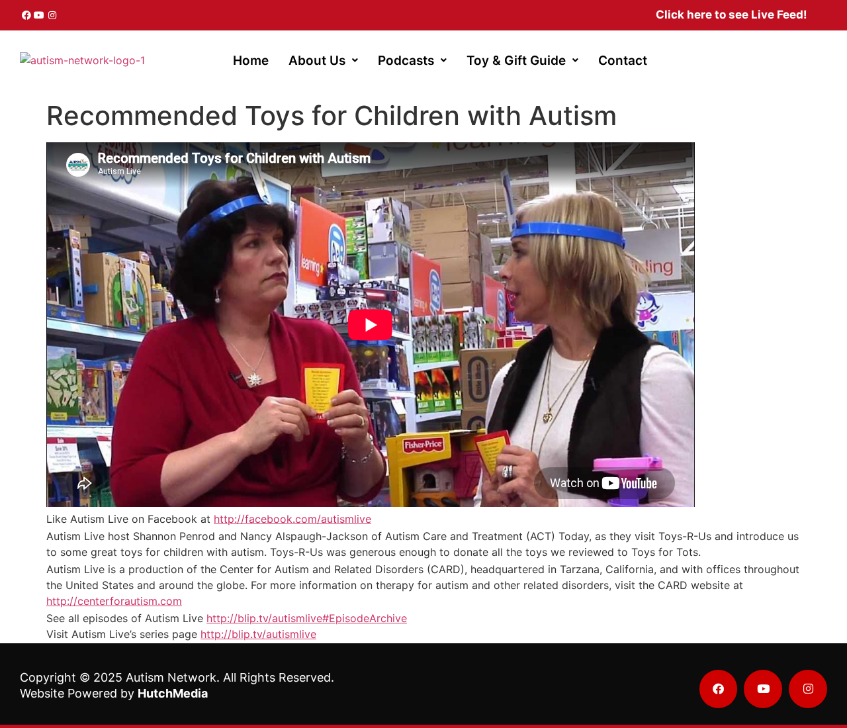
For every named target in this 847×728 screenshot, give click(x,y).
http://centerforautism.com (114, 601)
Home (251, 60)
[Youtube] (39, 15)
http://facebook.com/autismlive (292, 518)
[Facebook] (26, 15)
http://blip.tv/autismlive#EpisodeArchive (306, 618)
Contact (622, 60)
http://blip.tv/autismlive (258, 634)
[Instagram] (52, 15)
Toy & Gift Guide (516, 60)
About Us (317, 60)
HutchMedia (173, 693)
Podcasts (406, 60)
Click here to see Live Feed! (731, 14)
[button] (323, 60)
